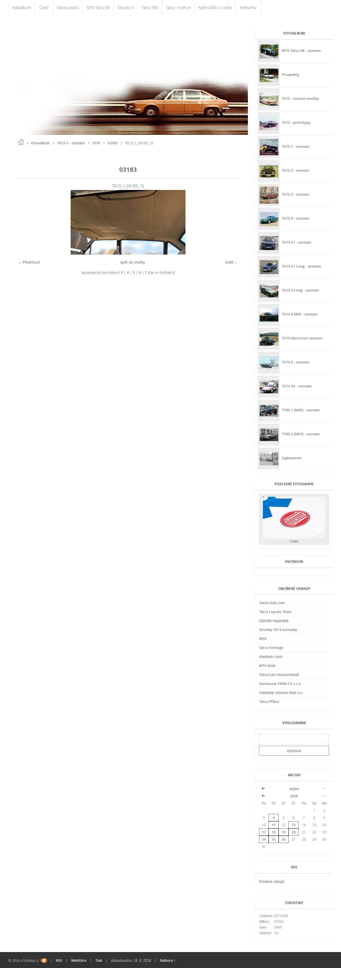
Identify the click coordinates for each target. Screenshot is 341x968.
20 (294, 832)
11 (274, 824)
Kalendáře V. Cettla (215, 7)
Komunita (248, 7)
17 (264, 832)
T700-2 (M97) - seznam (301, 434)
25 (274, 839)
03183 (113, 143)
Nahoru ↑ (168, 960)
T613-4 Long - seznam (300, 290)
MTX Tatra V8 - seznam (301, 50)
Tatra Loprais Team (275, 611)
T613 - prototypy (296, 122)
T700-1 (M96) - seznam (301, 410)
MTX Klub (267, 665)
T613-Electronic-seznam (302, 338)
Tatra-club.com (272, 602)
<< (264, 788)
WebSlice (78, 960)
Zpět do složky (132, 262)
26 (284, 839)
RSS (59, 960)
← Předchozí (29, 262)
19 (284, 832)
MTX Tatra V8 (98, 7)
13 (294, 824)
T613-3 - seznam (295, 194)
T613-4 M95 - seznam (300, 314)
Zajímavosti (292, 458)
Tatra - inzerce (178, 7)
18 (274, 832)
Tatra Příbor (269, 701)
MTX (263, 638)
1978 (96, 143)
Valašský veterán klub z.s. (281, 692)
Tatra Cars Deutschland (279, 674)
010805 (294, 541)
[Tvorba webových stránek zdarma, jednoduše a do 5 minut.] (44, 960)
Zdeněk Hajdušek (274, 620)
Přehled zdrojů (271, 881)
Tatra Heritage (271, 647)
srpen (294, 788)
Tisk (98, 960)
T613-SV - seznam (297, 386)
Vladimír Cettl (271, 656)
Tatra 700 (150, 7)
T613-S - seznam (295, 362)
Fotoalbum (21, 7)
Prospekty (290, 74)
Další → (231, 262)
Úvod (44, 7)
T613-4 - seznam (295, 218)
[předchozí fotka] (26, 222)
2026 (294, 796)
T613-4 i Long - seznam (301, 266)
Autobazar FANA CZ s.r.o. (280, 683)
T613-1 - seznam (71, 143)
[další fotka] (229, 222)
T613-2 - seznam (295, 170)
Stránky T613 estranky (278, 629)
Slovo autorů (68, 7)
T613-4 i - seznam (296, 242)
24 (264, 839)
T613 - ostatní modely (300, 98)
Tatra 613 (125, 7)
